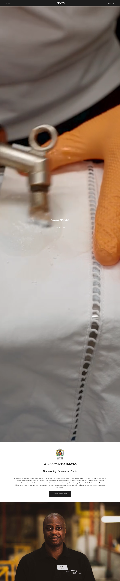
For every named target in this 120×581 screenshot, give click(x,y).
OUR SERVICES (60, 227)
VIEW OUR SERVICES (60, 494)
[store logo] (60, 3)
